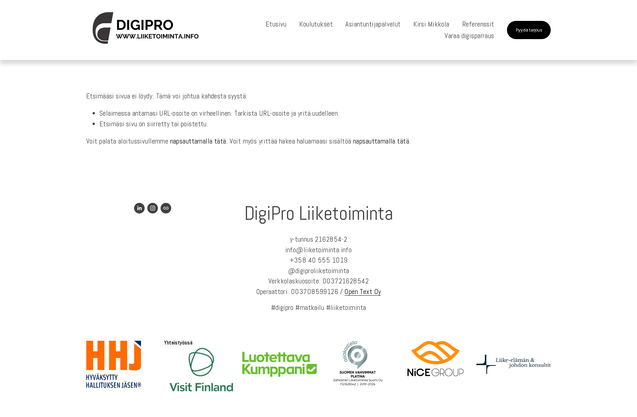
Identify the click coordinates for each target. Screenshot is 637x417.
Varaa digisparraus (469, 35)
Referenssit (478, 24)
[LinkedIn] (139, 208)
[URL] (166, 208)
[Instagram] (152, 208)
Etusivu (276, 24)
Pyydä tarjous (529, 29)
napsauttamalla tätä (198, 141)
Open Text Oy (362, 291)
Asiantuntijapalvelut (372, 24)
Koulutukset (316, 24)
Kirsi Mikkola (431, 24)
